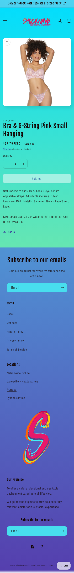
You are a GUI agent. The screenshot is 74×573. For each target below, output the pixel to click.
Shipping (7, 149)
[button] (5, 20)
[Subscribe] (62, 287)
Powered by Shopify (56, 565)
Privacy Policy (15, 340)
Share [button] (11, 232)
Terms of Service (17, 349)
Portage (12, 389)
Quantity (7, 156)
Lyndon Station (16, 398)
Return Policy (15, 332)
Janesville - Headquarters (22, 381)
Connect (12, 323)
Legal (10, 314)
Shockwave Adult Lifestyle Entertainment (32, 565)
